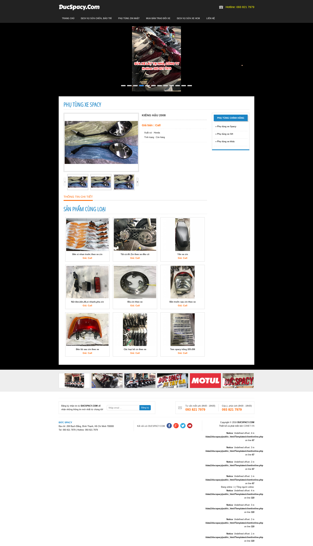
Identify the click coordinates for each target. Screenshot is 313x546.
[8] (165, 85)
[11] (183, 85)
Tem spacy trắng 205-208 (182, 349)
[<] (65, 182)
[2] (129, 85)
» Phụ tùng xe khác (225, 141)
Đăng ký (145, 407)
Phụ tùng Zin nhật (129, 18)
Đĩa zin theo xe (134, 302)
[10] (177, 85)
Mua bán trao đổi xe (158, 18)
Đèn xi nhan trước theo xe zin (87, 254)
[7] (159, 85)
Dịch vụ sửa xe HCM (188, 18)
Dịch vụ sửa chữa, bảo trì (96, 18)
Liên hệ (210, 18)
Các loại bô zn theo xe (135, 349)
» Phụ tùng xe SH (224, 134)
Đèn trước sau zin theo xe (183, 302)
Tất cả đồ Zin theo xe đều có (135, 254)
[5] (147, 85)
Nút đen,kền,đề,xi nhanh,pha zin (87, 302)
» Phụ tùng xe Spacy (225, 126)
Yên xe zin (182, 254)
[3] (135, 85)
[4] (141, 85)
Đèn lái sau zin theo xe (87, 349)
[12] (189, 85)
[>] (137, 182)
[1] (123, 85)
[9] (171, 85)
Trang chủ (68, 18)
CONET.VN (248, 426)
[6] (153, 85)
